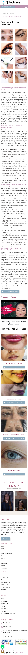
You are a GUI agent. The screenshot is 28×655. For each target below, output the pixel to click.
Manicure (3, 608)
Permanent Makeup (8, 13)
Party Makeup (4, 577)
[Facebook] (2, 636)
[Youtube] (8, 636)
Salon (2, 551)
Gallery (3, 558)
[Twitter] (5, 636)
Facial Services (4, 601)
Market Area (4, 568)
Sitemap (3, 565)
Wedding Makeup (5, 587)
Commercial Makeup (6, 579)
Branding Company (15, 653)
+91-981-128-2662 (8, 7)
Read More (19, 367)
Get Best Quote (9, 367)
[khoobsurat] (14, 3)
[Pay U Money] (21, 642)
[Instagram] (11, 636)
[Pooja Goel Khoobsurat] (7, 501)
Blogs (2, 560)
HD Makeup (4, 589)
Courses (3, 556)
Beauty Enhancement (12, 10)
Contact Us (4, 563)
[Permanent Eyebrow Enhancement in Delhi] (14, 419)
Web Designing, (19, 652)
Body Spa (3, 611)
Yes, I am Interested (11, 291)
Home (2, 10)
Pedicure (3, 606)
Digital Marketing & (5, 653)
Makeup (3, 548)
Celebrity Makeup (5, 582)
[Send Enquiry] (2, 651)
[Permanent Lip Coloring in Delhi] (14, 347)
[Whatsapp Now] (2, 647)
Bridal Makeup (4, 575)
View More (6, 538)
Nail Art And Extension (7, 603)
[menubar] (25, 6)
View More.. (4, 592)
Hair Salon (3, 599)
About (2, 546)
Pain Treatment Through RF (8, 613)
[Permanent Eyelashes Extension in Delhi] (7, 35)
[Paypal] (7, 642)
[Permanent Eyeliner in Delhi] (14, 454)
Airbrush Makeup (5, 584)
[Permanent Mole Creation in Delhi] (14, 383)
